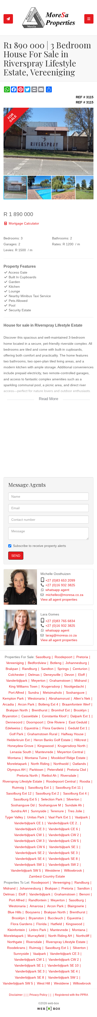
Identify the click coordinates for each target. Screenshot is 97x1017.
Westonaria (36, 698)
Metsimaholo (52, 692)
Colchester (16, 675)
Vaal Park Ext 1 (59, 817)
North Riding (40, 764)
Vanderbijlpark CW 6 (30, 847)
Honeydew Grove (20, 746)
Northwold (61, 764)
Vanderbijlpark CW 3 (29, 841)
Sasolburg (43, 657)
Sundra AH (19, 811)
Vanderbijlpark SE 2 (29, 853)
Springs (63, 669)
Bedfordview (37, 663)
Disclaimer (16, 994)
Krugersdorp (50, 686)
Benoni (84, 894)
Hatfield (56, 924)
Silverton (72, 799)
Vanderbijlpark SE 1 (63, 847)
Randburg (29, 669)
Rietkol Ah (49, 775)
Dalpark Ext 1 (80, 716)
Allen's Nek (82, 698)
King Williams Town (23, 686)
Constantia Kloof (54, 716)
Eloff (81, 675)
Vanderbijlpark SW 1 (29, 864)
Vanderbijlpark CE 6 (63, 829)
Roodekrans (16, 948)
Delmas (34, 675)
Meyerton (38, 680)
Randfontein (37, 900)
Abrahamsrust (59, 698)
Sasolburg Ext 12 (19, 793)
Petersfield (55, 769)
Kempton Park (13, 698)
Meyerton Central (70, 752)
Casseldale (29, 716)
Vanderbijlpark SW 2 (63, 864)
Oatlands (79, 764)
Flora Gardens (53, 728)
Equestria (31, 728)
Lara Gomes (49, 614)
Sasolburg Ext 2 (47, 793)
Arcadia (8, 704)
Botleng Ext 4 (48, 704)
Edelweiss (12, 728)
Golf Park (16, 734)
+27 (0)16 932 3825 (60, 585)
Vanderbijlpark (16, 680)
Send (15, 556)
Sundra (33, 692)
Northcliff (82, 936)
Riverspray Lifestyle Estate (22, 781)
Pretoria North (27, 775)
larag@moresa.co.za (61, 635)
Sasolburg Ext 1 (40, 787)
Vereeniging (15, 663)
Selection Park (51, 799)
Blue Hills (14, 912)
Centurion (80, 669)
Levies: (9, 250)
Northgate (14, 942)
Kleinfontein (16, 930)
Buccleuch (55, 918)
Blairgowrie (76, 906)
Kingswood (45, 746)
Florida (41, 924)
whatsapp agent (57, 590)
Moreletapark (17, 764)
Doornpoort (34, 722)
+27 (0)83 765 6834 (60, 621)
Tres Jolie (75, 811)
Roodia (85, 781)
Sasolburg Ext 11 (68, 787)
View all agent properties (58, 599)
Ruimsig (18, 787)
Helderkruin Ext (18, 740)
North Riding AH (60, 936)
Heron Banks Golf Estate (52, 740)
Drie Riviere (56, 722)
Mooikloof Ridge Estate (68, 758)
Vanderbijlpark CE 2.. (63, 823)
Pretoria (82, 657)
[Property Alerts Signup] (8, 19)
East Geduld (78, 722)
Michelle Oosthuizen (55, 574)
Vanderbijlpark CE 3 (29, 829)
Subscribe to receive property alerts (39, 546)
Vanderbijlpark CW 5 (63, 841)
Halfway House (72, 734)
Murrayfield (36, 936)
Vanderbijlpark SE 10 (63, 965)
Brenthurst (39, 710)
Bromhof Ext (60, 710)
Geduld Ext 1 (77, 728)
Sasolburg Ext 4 (75, 793)
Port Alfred (16, 692)
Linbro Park (37, 930)
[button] (89, 112)
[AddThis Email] (41, 89)
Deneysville (52, 675)
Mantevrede (44, 752)
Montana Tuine (36, 758)
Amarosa (36, 906)
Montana (14, 758)
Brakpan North (17, 710)
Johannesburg (76, 663)
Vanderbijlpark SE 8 (63, 859)
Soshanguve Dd (23, 805)
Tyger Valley (14, 817)
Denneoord (14, 722)
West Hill (43, 983)
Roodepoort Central (61, 781)
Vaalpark (81, 817)
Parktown (36, 769)
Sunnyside (38, 811)
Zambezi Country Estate (47, 876)
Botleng (55, 663)
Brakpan (12, 669)
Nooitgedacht (74, 686)
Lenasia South (20, 752)
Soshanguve (75, 692)
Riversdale (68, 775)
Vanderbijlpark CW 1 (29, 835)
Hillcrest (80, 740)
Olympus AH (16, 769)
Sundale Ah (73, 805)
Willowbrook (73, 870)
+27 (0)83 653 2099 (60, 580)
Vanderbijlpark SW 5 (26, 870)
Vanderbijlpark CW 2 (63, 835)
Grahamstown (59, 680)
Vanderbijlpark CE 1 (29, 823)
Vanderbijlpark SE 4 (29, 859)
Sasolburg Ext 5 (25, 799)
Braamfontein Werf (76, 704)
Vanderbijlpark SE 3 (63, 853)
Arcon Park (26, 704)
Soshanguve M (50, 805)
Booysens (32, 912)
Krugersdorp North (71, 746)
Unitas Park (35, 817)
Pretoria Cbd (76, 769)
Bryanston (9, 716)
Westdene (52, 870)
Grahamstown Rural (42, 734)
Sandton (47, 669)
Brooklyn (80, 710)
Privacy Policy (38, 994)
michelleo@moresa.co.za (64, 595)
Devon (69, 675)
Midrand (80, 680)
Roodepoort (63, 657)
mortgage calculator (23, 223)
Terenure (57, 811)
